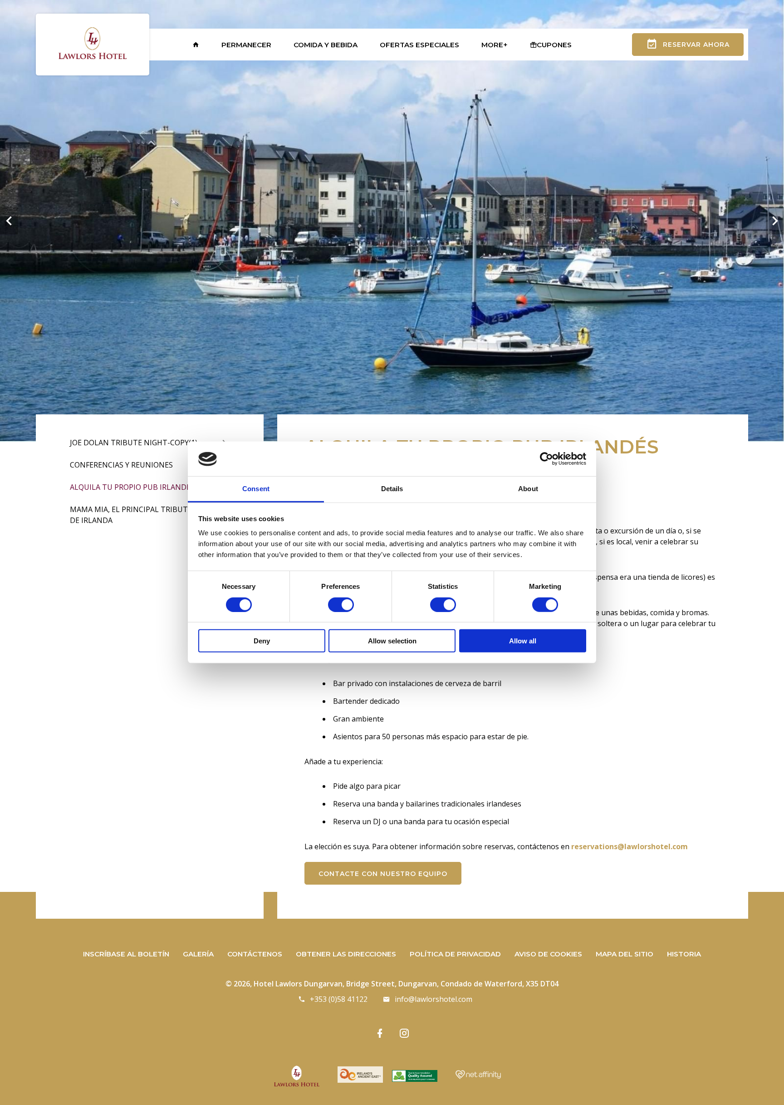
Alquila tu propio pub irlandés (132, 487)
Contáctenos (254, 954)
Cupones (554, 44)
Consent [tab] (256, 489)
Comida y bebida (326, 44)
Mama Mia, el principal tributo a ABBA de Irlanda (145, 514)
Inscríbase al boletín (126, 954)
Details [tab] (392, 489)
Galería (198, 954)
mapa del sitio (624, 954)
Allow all (522, 641)
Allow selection (392, 641)
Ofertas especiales (419, 44)
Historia (684, 954)
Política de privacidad (455, 954)
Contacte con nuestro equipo (382, 874)
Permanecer (246, 44)
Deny (262, 641)
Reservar (696, 44)
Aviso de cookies (548, 954)
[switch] (341, 604)
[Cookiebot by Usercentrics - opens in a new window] (546, 459)
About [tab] (528, 489)
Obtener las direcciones (346, 954)
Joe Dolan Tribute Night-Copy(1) (133, 443)
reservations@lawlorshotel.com (629, 846)
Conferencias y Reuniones (121, 465)
